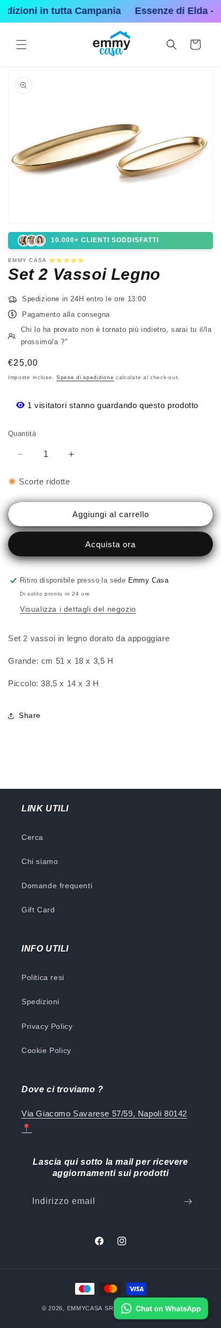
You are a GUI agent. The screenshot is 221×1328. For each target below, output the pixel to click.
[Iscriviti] (188, 1201)
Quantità (22, 434)
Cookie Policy (46, 1050)
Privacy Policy (46, 1026)
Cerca (32, 837)
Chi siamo (39, 861)
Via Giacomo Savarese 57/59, (78, 1113)
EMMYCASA (85, 1308)
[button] (21, 44)
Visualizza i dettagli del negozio (78, 609)
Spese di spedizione (85, 377)
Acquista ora (110, 544)
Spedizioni (40, 1001)
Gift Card (38, 909)
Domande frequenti (56, 885)
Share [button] (30, 715)
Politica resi (42, 977)
